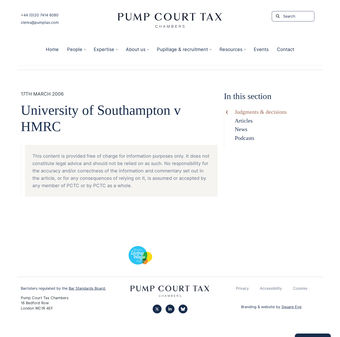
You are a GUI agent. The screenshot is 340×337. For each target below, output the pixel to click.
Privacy (242, 288)
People (74, 49)
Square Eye (291, 306)
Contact (285, 49)
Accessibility (271, 288)
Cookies (300, 288)
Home (52, 49)
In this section (248, 96)
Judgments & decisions (261, 112)
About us (135, 49)
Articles (244, 121)
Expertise (104, 49)
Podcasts (244, 138)
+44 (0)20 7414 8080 (40, 15)
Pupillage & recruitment (182, 49)
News (241, 129)
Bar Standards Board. (87, 288)
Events (261, 49)
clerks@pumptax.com (40, 22)
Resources (230, 49)
